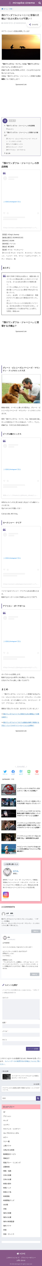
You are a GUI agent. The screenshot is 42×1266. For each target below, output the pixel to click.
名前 (4, 1022)
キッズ (5, 1120)
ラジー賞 (6, 1141)
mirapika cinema (23, 2)
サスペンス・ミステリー (12, 1129)
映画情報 (6, 1196)
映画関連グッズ (8, 1200)
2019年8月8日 (10, 915)
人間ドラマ (7, 1146)
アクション (7, 1116)
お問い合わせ (21, 1260)
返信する (36, 931)
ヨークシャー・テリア (14, 147)
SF (4, 1112)
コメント (5, 997)
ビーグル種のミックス (14, 144)
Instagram (6, 898)
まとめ (7, 153)
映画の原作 (7, 1183)
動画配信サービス (9, 1154)
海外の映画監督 (8, 1221)
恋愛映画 (6, 1167)
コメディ (6, 1125)
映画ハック (7, 1188)
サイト (4, 1040)
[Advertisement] (21, 100)
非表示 (12, 121)
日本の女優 (7, 1179)
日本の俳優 (7, 1175)
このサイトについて (13, 1257)
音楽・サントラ (8, 1234)
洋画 (12, 779)
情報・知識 (7, 1171)
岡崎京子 (6, 1158)
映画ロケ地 (7, 1192)
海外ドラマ (7, 1226)
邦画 (4, 1230)
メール (5, 1031)
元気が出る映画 (8, 1150)
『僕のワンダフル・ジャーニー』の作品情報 (19, 125)
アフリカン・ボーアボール (15, 150)
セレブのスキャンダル (11, 1133)
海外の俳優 (7, 1213)
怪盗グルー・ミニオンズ (12, 1162)
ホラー (5, 1137)
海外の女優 (7, 1217)
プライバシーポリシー (28, 1257)
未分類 (5, 1204)
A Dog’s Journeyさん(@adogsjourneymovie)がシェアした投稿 (22, 227)
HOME (22, 1253)
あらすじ (10, 129)
